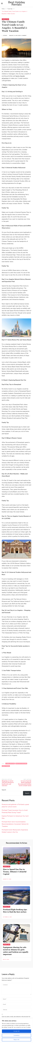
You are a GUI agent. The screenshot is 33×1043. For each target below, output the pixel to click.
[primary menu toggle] (2, 3)
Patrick (5, 35)
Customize (16, 1035)
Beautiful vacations (21, 763)
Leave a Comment (22, 35)
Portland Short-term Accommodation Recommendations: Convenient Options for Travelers (15, 824)
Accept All (16, 1031)
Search (4, 790)
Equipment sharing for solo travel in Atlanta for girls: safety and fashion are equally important (15, 951)
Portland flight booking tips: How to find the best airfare (15, 910)
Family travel (5, 766)
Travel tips (5, 19)
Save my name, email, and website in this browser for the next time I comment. (16, 1018)
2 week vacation (10, 763)
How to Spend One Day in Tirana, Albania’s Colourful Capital (14, 871)
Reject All (16, 1039)
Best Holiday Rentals (16, 3)
